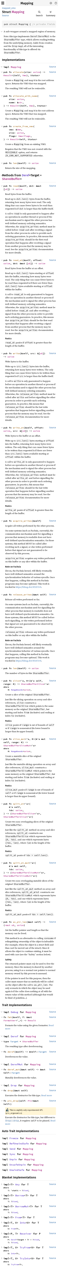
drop (10, 1090)
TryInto (25, 1258)
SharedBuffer (11, 179)
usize (36, 72)
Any (17, 1184)
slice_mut (19, 739)
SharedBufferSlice (32, 684)
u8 (6, 189)
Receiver (26, 1233)
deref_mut (14, 1069)
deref (11, 1051)
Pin (30, 1100)
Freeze (13, 1138)
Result (8, 75)
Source (5, 15)
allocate (18, 72)
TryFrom (25, 1247)
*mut (8, 925)
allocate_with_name (25, 96)
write (16, 353)
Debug (14, 1012)
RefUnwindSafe (19, 1143)
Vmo (24, 75)
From (18, 1217)
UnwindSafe (16, 1170)
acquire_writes (22, 520)
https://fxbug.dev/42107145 (28, 586)
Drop (14, 1085)
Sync (12, 1154)
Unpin (13, 1159)
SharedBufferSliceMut (17, 745)
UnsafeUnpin (17, 1164)
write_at (18, 427)
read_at (17, 260)
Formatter (10, 1020)
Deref (25, 175)
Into (23, 1222)
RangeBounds (17, 690)
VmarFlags (24, 136)
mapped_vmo (9, 8)
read (15, 186)
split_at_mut (21, 862)
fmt (10, 1017)
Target (14, 1041)
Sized (25, 1190)
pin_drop (13, 1100)
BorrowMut (22, 1206)
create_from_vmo (23, 126)
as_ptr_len (19, 922)
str (20, 102)
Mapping (27, 3)
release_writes (22, 594)
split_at (18, 803)
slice (16, 680)
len (15, 163)
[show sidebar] (3, 3)
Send (12, 1148)
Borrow (19, 1195)
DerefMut (17, 1064)
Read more (46, 1095)
